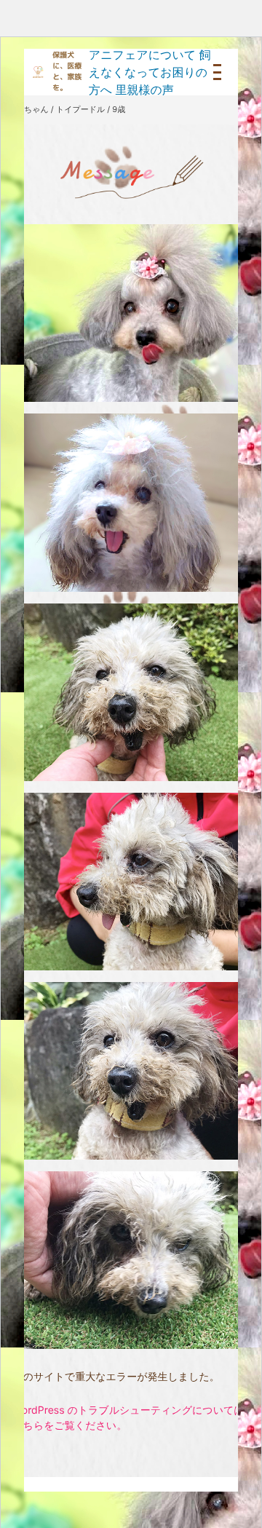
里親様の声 (144, 89)
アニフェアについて (142, 54)
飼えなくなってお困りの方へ (150, 72)
